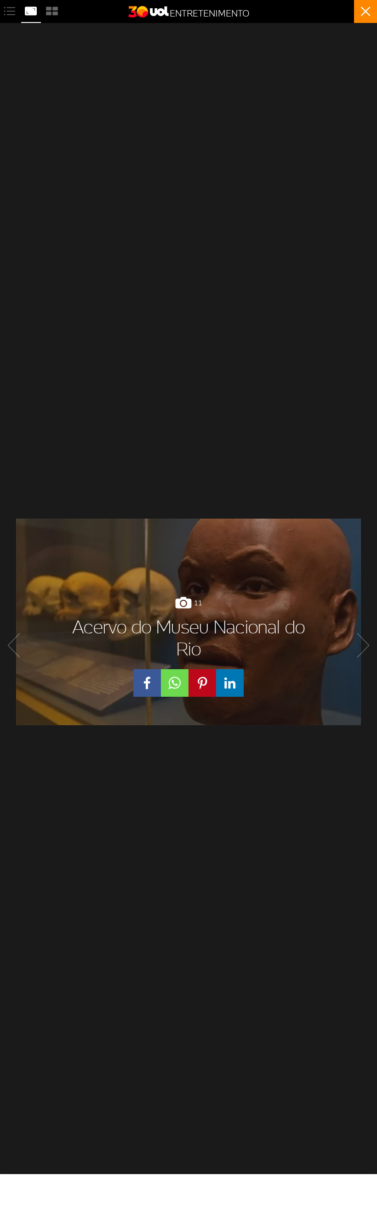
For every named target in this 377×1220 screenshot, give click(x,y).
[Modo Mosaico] (52, 10)
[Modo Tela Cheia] (31, 10)
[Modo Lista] (10, 10)
